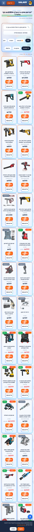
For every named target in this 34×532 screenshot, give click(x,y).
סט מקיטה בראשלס (9, 415)
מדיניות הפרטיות (21, 525)
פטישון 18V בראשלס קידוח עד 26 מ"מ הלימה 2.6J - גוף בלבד (25, 72)
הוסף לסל (25, 82)
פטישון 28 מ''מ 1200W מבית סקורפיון (25, 347)
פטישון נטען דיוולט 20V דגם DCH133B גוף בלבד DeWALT (25, 209)
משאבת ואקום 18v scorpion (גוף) (25, 519)
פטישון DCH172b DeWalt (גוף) (9, 141)
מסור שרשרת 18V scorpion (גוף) (9, 312)
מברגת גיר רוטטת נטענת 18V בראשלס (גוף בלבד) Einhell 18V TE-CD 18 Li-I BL (25, 175)
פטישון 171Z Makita (9, 518)
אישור (21, 529)
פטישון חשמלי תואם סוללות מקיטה (9, 450)
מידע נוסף (25, 86)
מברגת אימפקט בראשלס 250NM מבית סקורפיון (9, 381)
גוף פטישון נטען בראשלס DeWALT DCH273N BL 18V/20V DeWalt (9, 72)
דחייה (13, 529)
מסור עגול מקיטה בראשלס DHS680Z (25, 450)
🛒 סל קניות (11, 3)
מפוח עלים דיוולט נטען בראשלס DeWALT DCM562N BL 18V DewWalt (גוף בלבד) (25, 106)
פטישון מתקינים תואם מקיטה (9, 347)
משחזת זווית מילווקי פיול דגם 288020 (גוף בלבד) (9, 484)
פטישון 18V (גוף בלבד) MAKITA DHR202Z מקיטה (9, 106)
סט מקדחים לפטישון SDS (9, 244)
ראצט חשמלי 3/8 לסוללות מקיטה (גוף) (24, 484)
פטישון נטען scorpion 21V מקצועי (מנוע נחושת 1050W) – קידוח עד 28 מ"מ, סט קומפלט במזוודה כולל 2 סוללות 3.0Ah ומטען (25, 381)
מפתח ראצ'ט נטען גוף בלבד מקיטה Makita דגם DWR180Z (24, 416)
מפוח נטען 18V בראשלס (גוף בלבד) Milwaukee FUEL (9, 175)
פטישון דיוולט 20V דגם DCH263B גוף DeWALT (25, 141)
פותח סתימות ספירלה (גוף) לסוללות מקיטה (9, 278)
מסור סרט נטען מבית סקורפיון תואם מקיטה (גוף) (24, 244)
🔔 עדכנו (9, 219)
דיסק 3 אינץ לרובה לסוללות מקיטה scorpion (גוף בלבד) (24, 278)
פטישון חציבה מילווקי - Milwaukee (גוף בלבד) (9, 209)
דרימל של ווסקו (25, 312)
